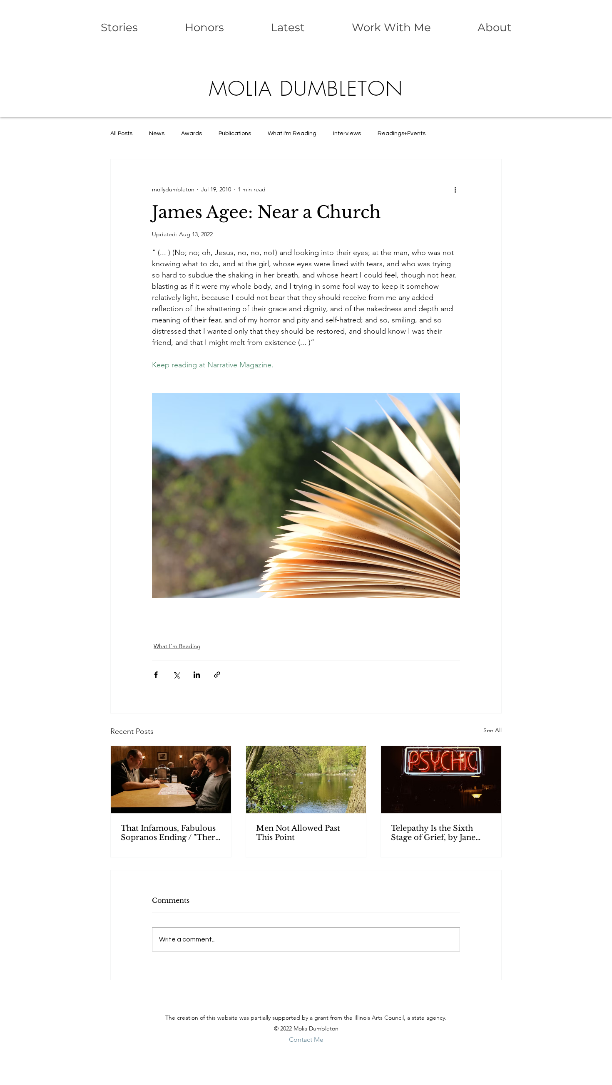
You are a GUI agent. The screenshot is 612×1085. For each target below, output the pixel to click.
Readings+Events (401, 133)
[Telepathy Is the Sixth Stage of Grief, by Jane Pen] (441, 779)
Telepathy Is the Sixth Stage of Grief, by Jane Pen (433, 833)
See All (492, 730)
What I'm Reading (292, 133)
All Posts (121, 133)
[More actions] (455, 189)
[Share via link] (217, 675)
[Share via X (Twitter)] (176, 675)
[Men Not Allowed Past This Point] (306, 779)
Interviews (347, 133)
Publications (235, 133)
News (156, 133)
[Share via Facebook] (156, 675)
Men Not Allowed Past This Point (298, 833)
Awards (191, 133)
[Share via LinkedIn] (197, 675)
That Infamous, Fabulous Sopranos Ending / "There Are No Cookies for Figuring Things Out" (170, 833)
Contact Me (306, 1039)
